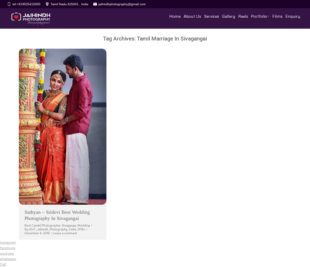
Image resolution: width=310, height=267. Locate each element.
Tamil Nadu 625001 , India (69, 4)
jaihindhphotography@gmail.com (122, 4)
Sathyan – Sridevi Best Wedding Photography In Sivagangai (57, 215)
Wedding (83, 225)
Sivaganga (69, 225)
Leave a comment (65, 233)
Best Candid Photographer (43, 225)
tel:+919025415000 (26, 4)
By (55, 229)
